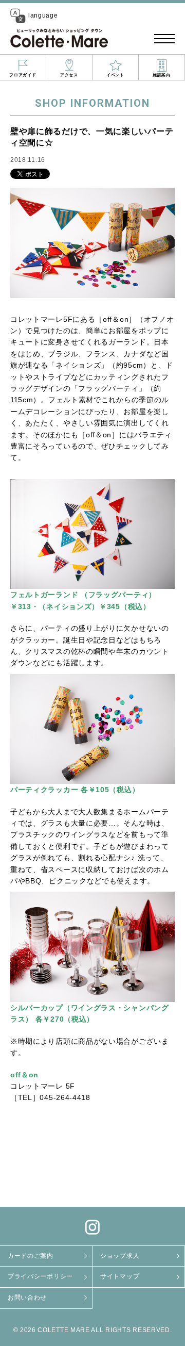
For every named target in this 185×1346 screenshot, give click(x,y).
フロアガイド (22, 75)
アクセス (69, 75)
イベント (115, 75)
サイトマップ (119, 1276)
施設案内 (162, 75)
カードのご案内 (30, 1255)
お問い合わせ (27, 1297)
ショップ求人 (119, 1255)
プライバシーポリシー (40, 1276)
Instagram (92, 1227)
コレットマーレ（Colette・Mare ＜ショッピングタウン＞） (59, 38)
